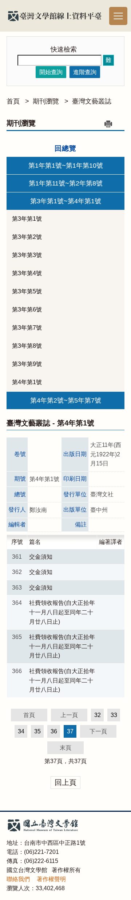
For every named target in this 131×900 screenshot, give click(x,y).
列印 (108, 123)
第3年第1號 (27, 219)
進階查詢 (84, 72)
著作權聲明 (51, 879)
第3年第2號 (27, 237)
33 (114, 715)
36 (54, 731)
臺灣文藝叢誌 (91, 101)
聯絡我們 (18, 879)
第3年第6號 (27, 309)
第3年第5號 (27, 291)
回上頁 (65, 782)
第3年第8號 (27, 346)
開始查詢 (51, 72)
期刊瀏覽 (46, 101)
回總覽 (65, 148)
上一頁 (69, 715)
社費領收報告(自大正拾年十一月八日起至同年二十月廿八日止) (62, 612)
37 (53, 761)
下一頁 (98, 731)
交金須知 (40, 557)
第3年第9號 (27, 364)
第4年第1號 (27, 382)
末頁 (65, 748)
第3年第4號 (27, 273)
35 (37, 731)
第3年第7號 (27, 328)
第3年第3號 (27, 255)
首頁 (13, 101)
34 (21, 731)
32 (97, 715)
